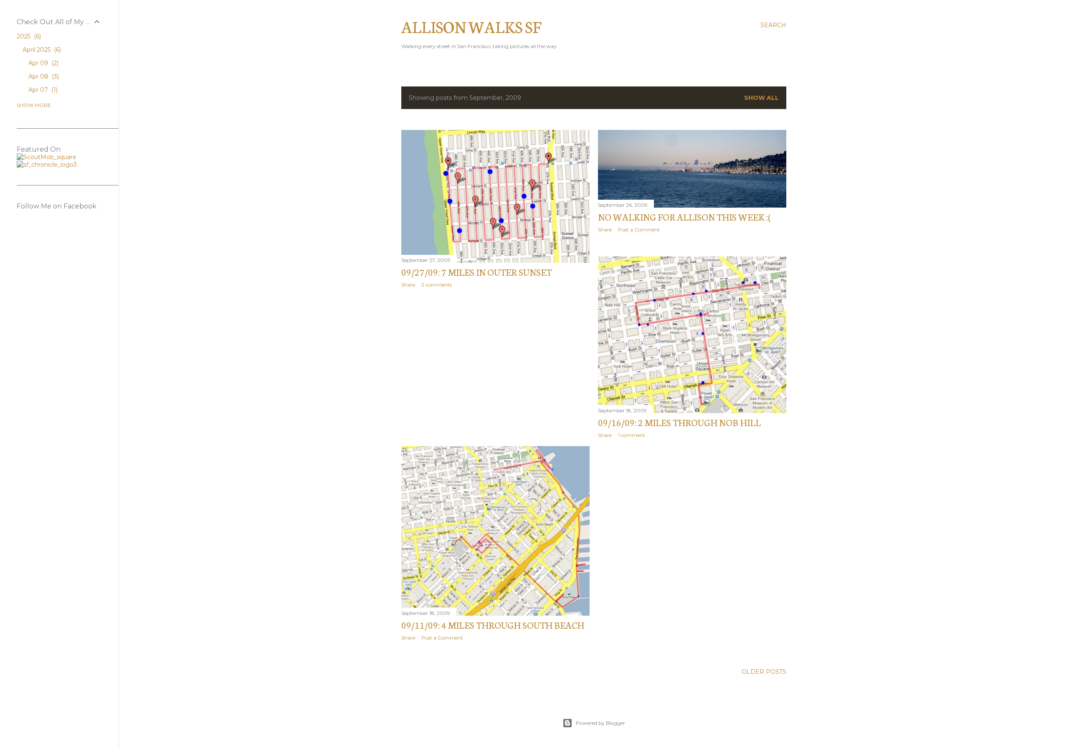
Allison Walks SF (471, 26)
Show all (761, 98)
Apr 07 (42, 90)
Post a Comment (639, 229)
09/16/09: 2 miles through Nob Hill (679, 422)
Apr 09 (42, 63)
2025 (28, 36)
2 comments (436, 285)
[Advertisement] (495, 367)
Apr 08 (42, 76)
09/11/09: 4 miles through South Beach (492, 624)
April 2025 (41, 49)
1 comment (631, 435)
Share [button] (408, 285)
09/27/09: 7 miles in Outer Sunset (476, 271)
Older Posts (764, 671)
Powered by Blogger (600, 723)
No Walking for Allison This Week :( (684, 216)
